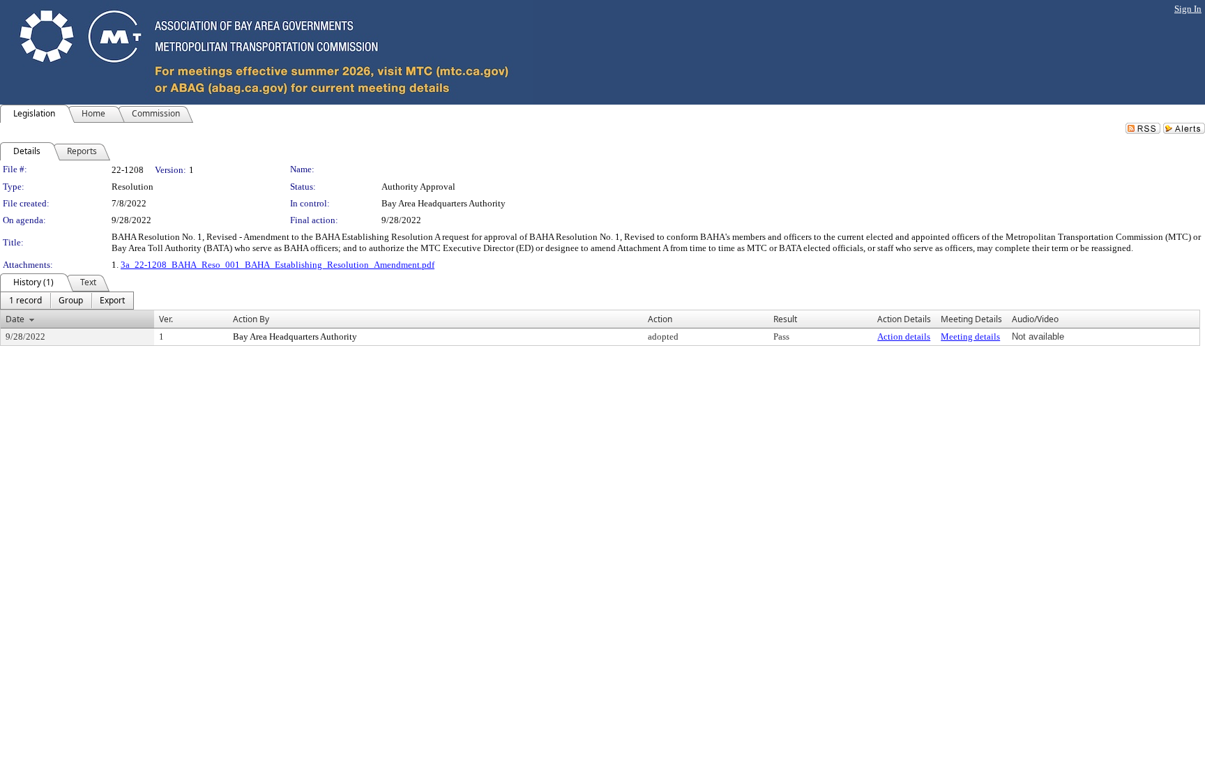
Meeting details (970, 336)
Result (785, 319)
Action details (903, 336)
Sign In (1188, 8)
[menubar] (67, 301)
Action (660, 319)
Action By (251, 319)
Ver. (166, 319)
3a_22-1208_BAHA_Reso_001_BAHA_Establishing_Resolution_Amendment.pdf (277, 264)
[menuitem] (25, 300)
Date (15, 319)
